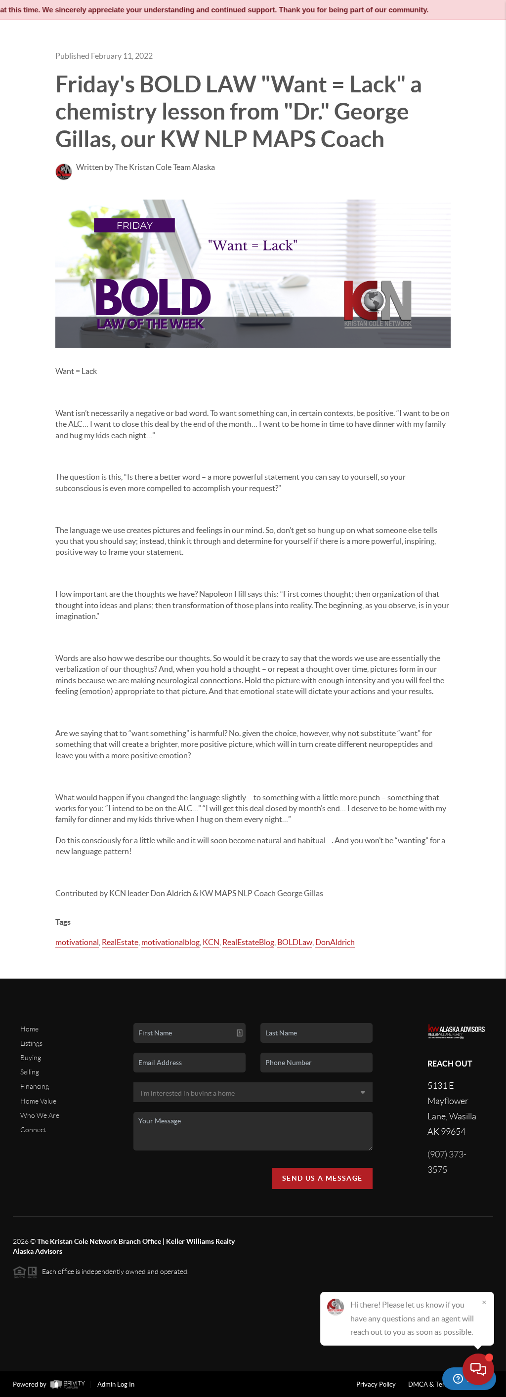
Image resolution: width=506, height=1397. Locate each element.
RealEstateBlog (248, 942)
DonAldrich (335, 942)
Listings (31, 1043)
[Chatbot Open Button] (478, 1369)
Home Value (38, 1101)
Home (29, 1029)
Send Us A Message (322, 1178)
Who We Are (39, 1115)
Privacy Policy (376, 1384)
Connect (33, 1130)
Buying (30, 1058)
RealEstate (120, 942)
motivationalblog (170, 942)
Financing (34, 1086)
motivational (77, 942)
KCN (211, 942)
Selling (29, 1072)
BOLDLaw (294, 942)
